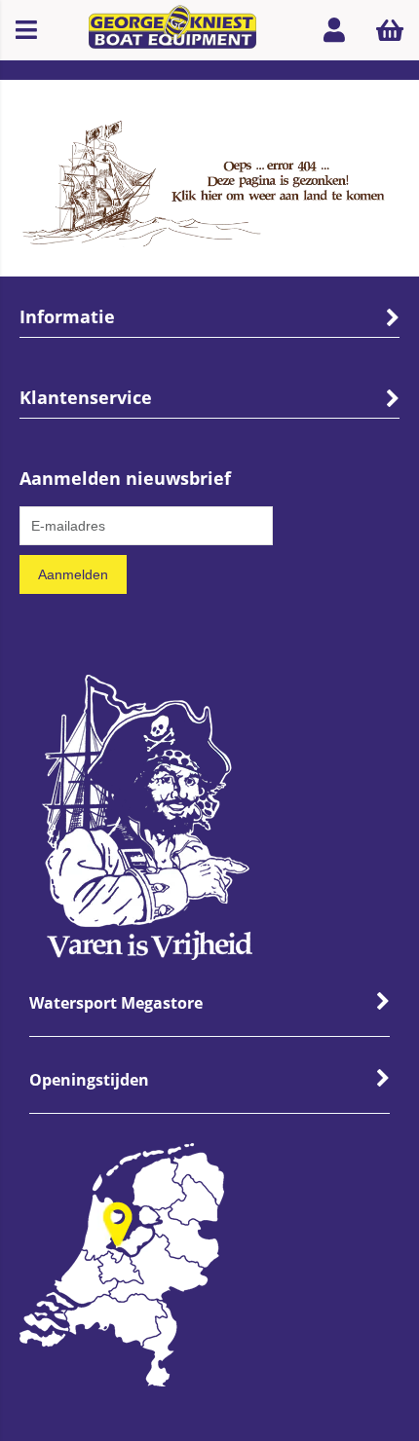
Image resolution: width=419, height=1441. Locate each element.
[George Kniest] (173, 30)
